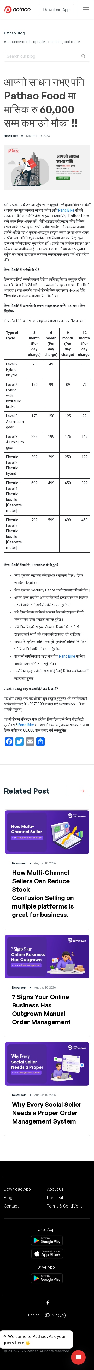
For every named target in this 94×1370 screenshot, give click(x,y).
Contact (11, 1206)
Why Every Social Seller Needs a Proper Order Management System (46, 1112)
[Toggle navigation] (86, 10)
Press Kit (55, 1197)
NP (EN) (58, 1315)
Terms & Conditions (65, 1206)
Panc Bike (66, 210)
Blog (8, 1197)
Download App (56, 9)
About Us (55, 1189)
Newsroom (11, 136)
